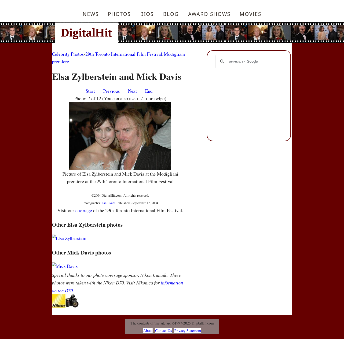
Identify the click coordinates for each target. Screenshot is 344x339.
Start (90, 91)
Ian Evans (109, 203)
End (149, 91)
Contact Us (163, 330)
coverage (83, 210)
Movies (250, 13)
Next (132, 91)
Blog (171, 13)
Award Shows (209, 13)
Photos (119, 13)
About (148, 330)
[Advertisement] (203, 32)
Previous (111, 91)
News (91, 13)
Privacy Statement (187, 330)
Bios (147, 13)
